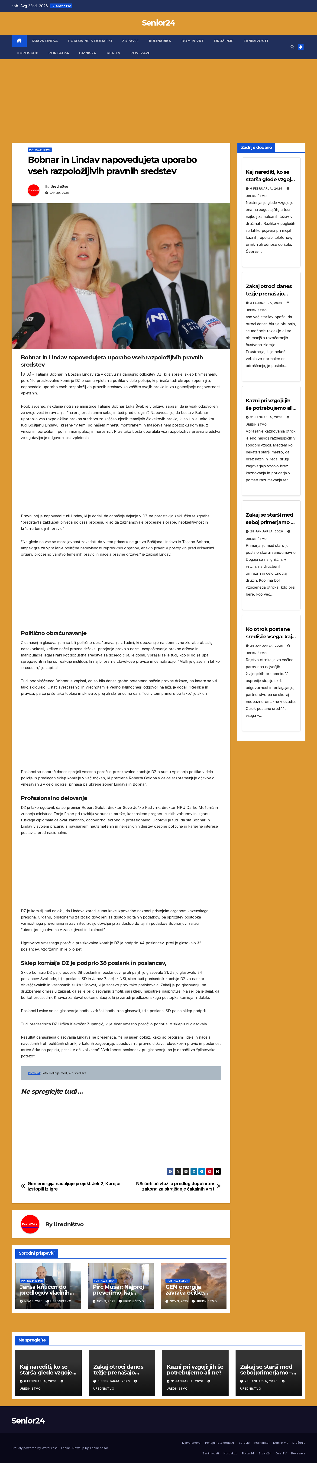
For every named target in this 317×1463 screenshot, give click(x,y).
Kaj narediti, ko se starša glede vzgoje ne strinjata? (270, 179)
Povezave (140, 53)
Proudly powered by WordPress (35, 1448)
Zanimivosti (255, 41)
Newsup (78, 1448)
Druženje (223, 41)
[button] (292, 47)
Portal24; (34, 1073)
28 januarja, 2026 (267, 531)
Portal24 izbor (40, 149)
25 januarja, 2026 (267, 645)
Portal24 (59, 53)
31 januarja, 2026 (266, 417)
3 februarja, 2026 (266, 303)
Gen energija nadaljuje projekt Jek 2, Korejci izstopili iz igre (74, 1186)
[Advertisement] (158, 94)
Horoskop (27, 53)
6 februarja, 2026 (266, 188)
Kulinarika (160, 41)
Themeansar (99, 1448)
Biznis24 (87, 53)
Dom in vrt (192, 41)
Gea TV (113, 53)
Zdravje (130, 41)
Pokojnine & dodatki (90, 41)
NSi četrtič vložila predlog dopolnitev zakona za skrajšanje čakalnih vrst (175, 1186)
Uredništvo (59, 186)
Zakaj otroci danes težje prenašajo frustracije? (269, 293)
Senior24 (158, 23)
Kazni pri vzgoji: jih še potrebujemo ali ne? (269, 408)
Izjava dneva (45, 41)
